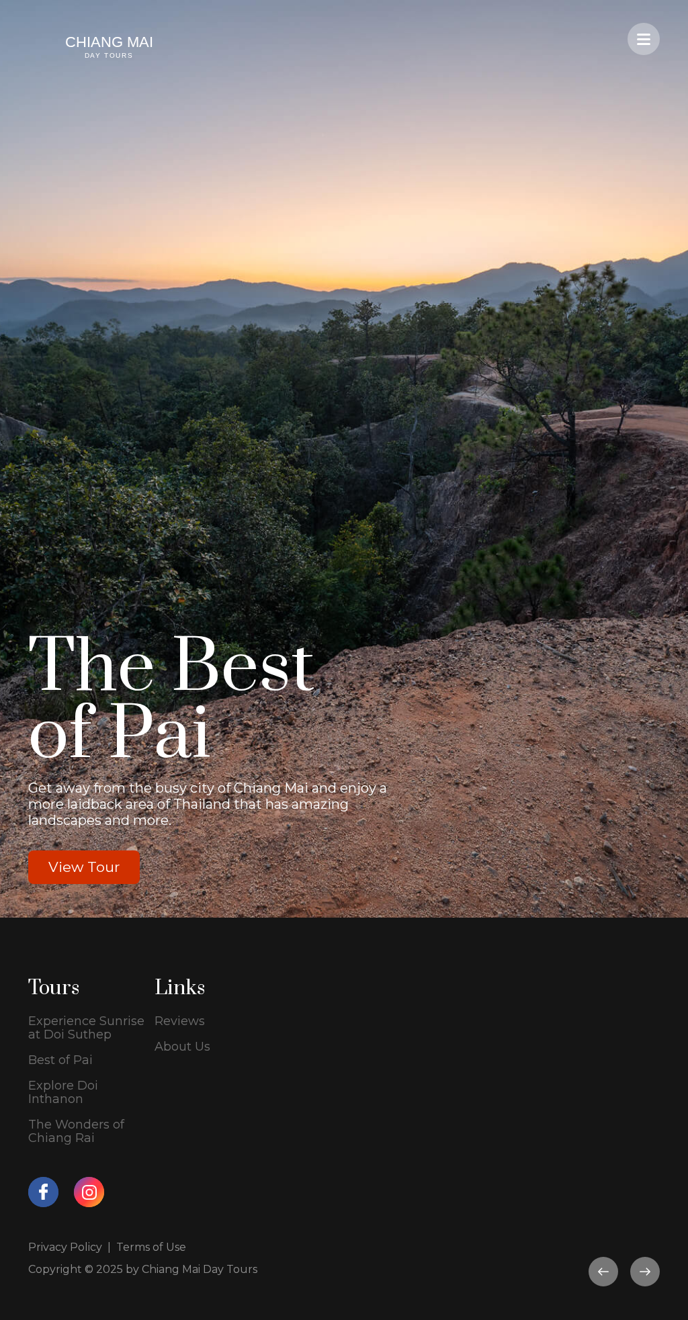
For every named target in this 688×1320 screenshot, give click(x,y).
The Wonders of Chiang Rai (76, 1131)
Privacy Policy (65, 1247)
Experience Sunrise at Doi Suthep (86, 1027)
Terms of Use (151, 1247)
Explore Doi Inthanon (63, 1092)
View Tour (84, 867)
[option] (344, 459)
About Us (182, 1046)
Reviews (180, 1021)
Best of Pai (60, 1060)
